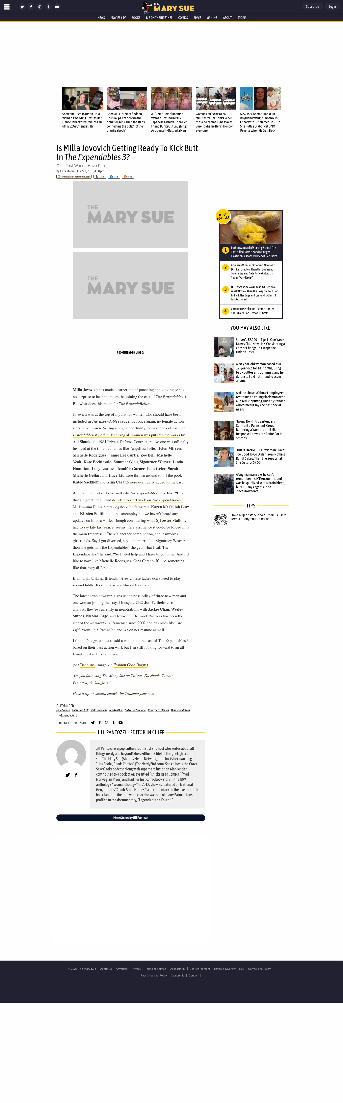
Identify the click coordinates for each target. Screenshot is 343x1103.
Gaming (212, 18)
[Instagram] (39, 9)
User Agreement (200, 968)
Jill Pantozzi (67, 171)
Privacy (136, 968)
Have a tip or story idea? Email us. (255, 515)
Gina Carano (63, 710)
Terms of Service (155, 968)
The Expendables (180, 710)
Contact (193, 975)
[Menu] (7, 7)
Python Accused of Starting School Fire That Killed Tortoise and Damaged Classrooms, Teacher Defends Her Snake (254, 252)
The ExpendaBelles (158, 710)
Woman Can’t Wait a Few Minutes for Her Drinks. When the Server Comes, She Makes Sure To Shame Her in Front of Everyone (214, 122)
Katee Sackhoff (80, 710)
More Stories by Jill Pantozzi (130, 818)
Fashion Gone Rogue (130, 664)
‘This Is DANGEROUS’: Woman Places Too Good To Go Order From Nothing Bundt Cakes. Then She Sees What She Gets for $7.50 (261, 456)
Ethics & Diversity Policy (229, 968)
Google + (101, 682)
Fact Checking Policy (154, 975)
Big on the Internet (159, 18)
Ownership (177, 975)
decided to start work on (147, 500)
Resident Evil (116, 710)
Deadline (87, 664)
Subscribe (312, 6)
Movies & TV (118, 18)
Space (197, 18)
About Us (106, 968)
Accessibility (177, 968)
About (227, 18)
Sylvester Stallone (135, 710)
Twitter (136, 675)
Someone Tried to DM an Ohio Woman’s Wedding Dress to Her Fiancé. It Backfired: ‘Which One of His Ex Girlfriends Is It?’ (82, 120)
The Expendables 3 (66, 715)
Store (242, 18)
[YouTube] (57, 9)
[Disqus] (131, 889)
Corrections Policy (259, 968)
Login (332, 6)
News (101, 18)
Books (136, 18)
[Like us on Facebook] (31, 9)
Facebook (152, 675)
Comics (183, 18)
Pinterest (80, 682)
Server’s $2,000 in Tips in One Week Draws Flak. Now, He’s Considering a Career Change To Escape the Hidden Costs (260, 345)
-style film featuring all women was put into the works (126, 434)
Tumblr (167, 675)
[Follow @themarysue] (22, 9)
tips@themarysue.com (136, 693)
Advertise (122, 968)
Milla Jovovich (99, 710)
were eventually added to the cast (156, 482)
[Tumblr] (48, 9)
